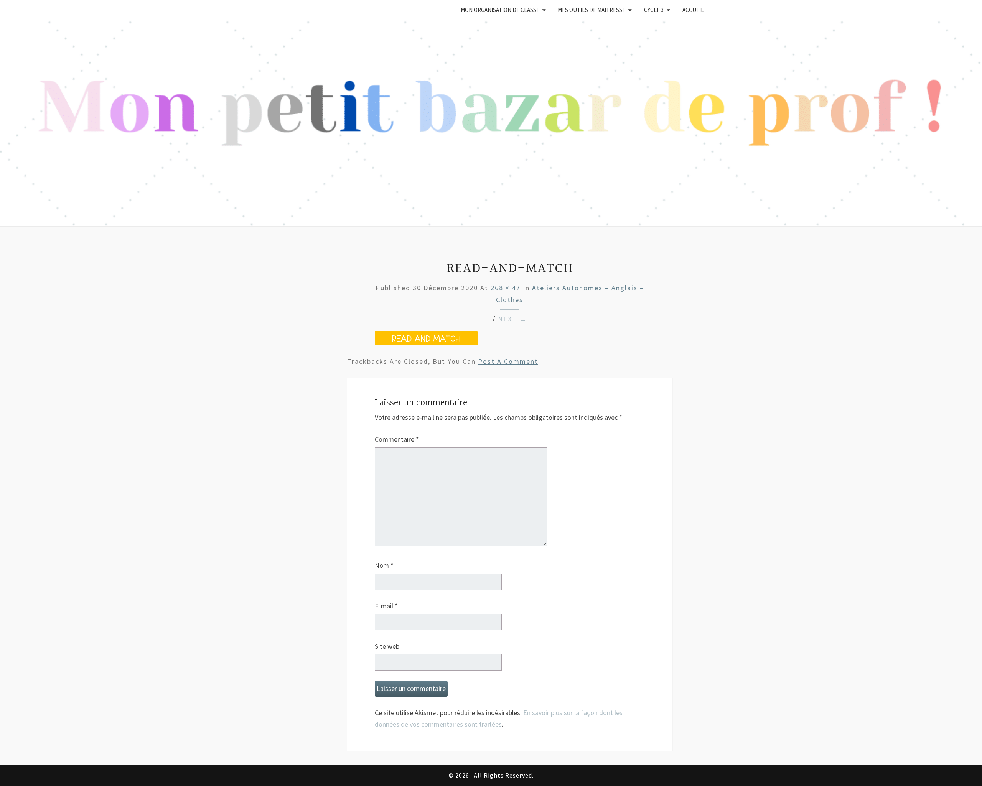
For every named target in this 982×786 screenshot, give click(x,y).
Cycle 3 (654, 9)
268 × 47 (506, 287)
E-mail (386, 606)
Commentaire (397, 439)
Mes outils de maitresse (591, 9)
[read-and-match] (426, 342)
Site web (387, 646)
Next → (512, 318)
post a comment (508, 361)
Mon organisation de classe (500, 9)
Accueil (693, 9)
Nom (384, 565)
